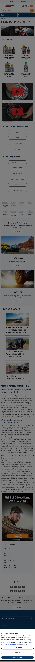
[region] (17, 645)
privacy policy (7, 637)
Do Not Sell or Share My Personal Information (16, 643)
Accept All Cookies (17, 657)
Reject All (17, 652)
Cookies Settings (17, 647)
